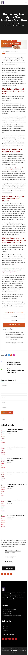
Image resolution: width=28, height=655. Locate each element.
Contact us (9, 568)
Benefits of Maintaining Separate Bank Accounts (15, 516)
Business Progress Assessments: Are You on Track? (16, 485)
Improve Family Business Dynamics (16, 447)
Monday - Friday (8, 561)
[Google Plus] (11, 355)
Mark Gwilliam (14, 52)
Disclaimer (5, 628)
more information (10, 329)
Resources (5, 624)
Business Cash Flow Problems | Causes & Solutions (15, 430)
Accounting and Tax (15, 24)
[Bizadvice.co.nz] (2, 2)
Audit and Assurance (7, 611)
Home (8, 24)
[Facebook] (6, 355)
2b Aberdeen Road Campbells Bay (13, 550)
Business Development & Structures (11, 43)
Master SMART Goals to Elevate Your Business (16, 500)
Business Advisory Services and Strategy (12, 615)
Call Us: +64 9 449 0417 (10, 556)
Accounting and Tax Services (9, 609)
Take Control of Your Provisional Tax (16, 472)
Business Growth (7, 45)
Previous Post (9, 360)
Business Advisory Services (9, 40)
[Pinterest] (14, 355)
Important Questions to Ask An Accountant (15, 459)
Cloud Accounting (7, 613)
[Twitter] (9, 355)
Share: (2, 355)
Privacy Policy (6, 630)
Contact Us (5, 626)
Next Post (8, 368)
